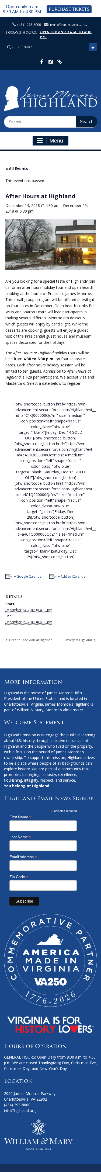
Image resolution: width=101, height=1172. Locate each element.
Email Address (23, 856)
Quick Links (20, 47)
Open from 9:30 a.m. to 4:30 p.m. (66, 34)
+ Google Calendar (28, 576)
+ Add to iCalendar (72, 576)
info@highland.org (68, 24)
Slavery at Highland (78, 640)
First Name (20, 817)
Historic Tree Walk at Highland (30, 640)
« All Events (16, 168)
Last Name (20, 837)
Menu (56, 141)
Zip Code (18, 876)
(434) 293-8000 (29, 24)
